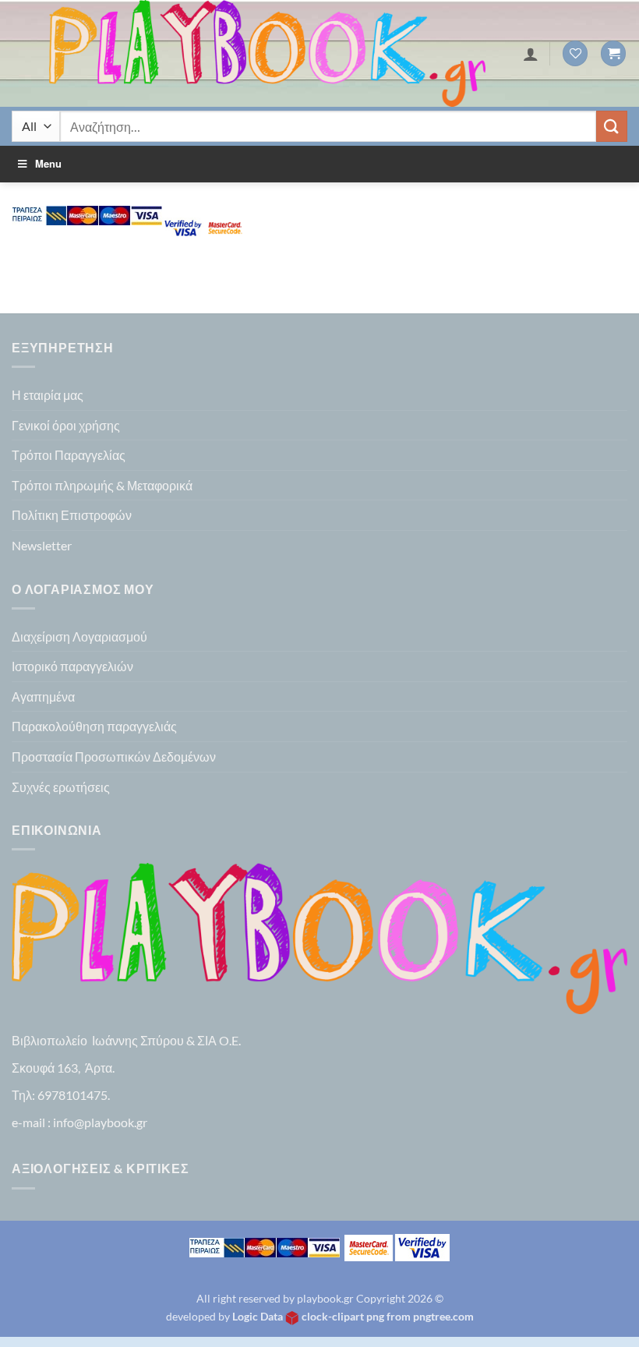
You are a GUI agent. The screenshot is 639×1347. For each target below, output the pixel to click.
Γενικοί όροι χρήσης (66, 425)
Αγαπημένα (43, 696)
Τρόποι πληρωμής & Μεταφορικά (102, 485)
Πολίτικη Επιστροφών (72, 514)
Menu (48, 163)
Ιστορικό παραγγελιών (72, 666)
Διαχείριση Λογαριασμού (79, 636)
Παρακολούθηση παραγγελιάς (94, 726)
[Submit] (611, 126)
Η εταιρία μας (47, 394)
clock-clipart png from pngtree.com (388, 1316)
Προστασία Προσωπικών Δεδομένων (114, 756)
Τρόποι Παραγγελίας (68, 454)
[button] (613, 53)
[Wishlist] (575, 53)
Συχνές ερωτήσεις (61, 787)
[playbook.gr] (267, 53)
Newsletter (42, 545)
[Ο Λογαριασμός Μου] (530, 54)
